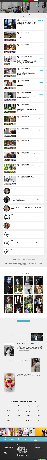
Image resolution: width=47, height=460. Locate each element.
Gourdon (28, 405)
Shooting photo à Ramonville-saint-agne (21, 448)
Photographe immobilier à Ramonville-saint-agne (22, 450)
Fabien (28, 19)
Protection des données (6, 451)
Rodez (18, 405)
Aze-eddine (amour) (29, 56)
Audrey (28, 128)
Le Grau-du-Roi (28, 406)
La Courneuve (38, 415)
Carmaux (38, 406)
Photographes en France (19, 446)
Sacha (28, 140)
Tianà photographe (29, 176)
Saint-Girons (28, 415)
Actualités (5, 452)
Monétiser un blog (19, 453)
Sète (18, 406)
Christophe (28, 68)
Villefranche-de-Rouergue (28, 420)
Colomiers (18, 419)
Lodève (38, 420)
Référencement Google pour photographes (8, 446)
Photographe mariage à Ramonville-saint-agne (22, 449)
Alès (8, 405)
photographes (39, 263)
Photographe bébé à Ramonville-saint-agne (21, 452)
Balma (18, 411)
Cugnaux (18, 420)
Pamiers (28, 410)
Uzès (28, 419)
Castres (8, 411)
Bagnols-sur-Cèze (18, 410)
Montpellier (8, 420)
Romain (28, 164)
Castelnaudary (18, 415)
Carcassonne (8, 410)
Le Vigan (38, 419)
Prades (38, 405)
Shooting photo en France (25, 446)
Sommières (28, 416)
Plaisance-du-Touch (28, 411)
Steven (28, 80)
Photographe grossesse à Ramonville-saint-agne (22, 451)
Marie (28, 152)
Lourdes (8, 415)
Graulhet (38, 410)
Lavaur (38, 411)
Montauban (8, 419)
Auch (8, 406)
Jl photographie (29, 92)
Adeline (28, 32)
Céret (18, 416)
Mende (8, 416)
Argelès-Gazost (38, 416)
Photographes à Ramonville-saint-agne (21, 447)
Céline (28, 44)
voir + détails (40, 20)
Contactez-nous (5, 453)
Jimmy (28, 104)
